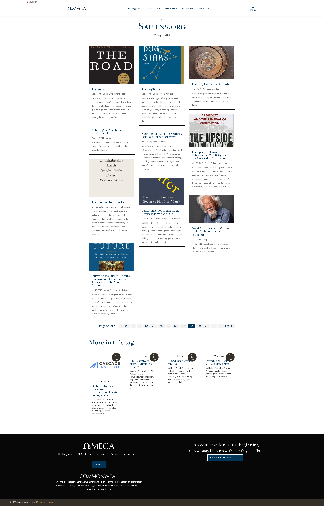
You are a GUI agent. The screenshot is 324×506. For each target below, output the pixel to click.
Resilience (207, 89)
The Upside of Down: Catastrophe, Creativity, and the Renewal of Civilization (210, 155)
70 (206, 326)
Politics (180, 356)
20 (153, 326)
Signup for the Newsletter (225, 458)
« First (124, 326)
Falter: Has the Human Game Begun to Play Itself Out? (160, 212)
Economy (114, 290)
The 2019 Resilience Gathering (211, 84)
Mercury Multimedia (44, 502)
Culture (214, 163)
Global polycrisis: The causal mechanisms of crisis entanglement (104, 390)
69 (199, 326)
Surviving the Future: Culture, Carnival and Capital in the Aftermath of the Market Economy (111, 280)
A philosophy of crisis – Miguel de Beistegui (141, 364)
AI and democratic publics (179, 362)
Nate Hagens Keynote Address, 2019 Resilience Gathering (162, 135)
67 (183, 326)
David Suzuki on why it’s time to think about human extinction (210, 232)
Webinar (215, 89)
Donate (99, 465)
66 (176, 326)
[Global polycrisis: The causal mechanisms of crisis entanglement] (105, 365)
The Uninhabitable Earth (108, 202)
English (33, 2)
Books (105, 94)
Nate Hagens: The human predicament (108, 131)
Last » (229, 326)
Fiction (123, 94)
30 (161, 326)
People (206, 239)
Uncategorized (158, 142)
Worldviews (219, 356)
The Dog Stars (151, 89)
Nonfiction (126, 207)
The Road (98, 89)
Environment (114, 94)
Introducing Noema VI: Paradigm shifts (218, 362)
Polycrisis (107, 138)
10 (146, 326)
